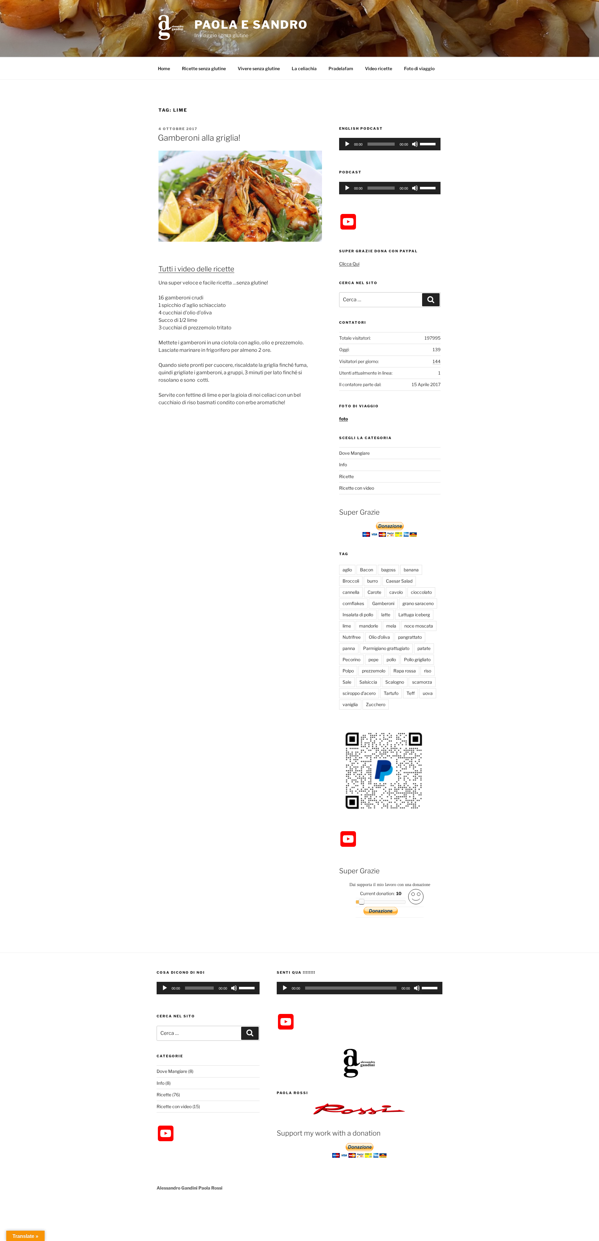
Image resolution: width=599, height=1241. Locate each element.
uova (428, 693)
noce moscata (418, 625)
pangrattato (410, 637)
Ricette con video (356, 488)
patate (424, 648)
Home (164, 68)
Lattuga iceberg (414, 614)
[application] (390, 144)
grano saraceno (418, 603)
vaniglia (350, 704)
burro (372, 581)
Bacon (366, 569)
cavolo (396, 592)
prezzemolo (373, 670)
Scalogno (394, 682)
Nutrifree (352, 637)
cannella (351, 592)
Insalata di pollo (358, 614)
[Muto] (415, 144)
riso (427, 670)
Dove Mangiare (354, 453)
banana (411, 569)
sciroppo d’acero (359, 693)
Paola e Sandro (251, 25)
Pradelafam (341, 68)
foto (343, 418)
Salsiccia (368, 682)
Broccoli (351, 581)
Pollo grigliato (417, 659)
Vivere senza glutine (259, 68)
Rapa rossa (404, 670)
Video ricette (378, 68)
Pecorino (351, 659)
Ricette (346, 476)
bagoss (388, 569)
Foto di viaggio (419, 68)
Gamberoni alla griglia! (199, 138)
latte (385, 614)
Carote (374, 592)
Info (343, 464)
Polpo (348, 670)
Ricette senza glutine (204, 68)
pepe (373, 659)
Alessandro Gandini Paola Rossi (189, 1187)
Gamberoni (383, 603)
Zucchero (375, 704)
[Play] (347, 144)
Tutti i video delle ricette (196, 269)
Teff (411, 693)
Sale (347, 682)
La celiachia (304, 68)
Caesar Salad (399, 581)
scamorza (422, 682)
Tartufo (391, 693)
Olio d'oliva (379, 637)
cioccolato (421, 592)
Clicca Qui (349, 263)
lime (347, 625)
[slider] (428, 143)
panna (349, 648)
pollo (391, 659)
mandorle (368, 625)
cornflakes (353, 603)
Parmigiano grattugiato (386, 648)
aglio (347, 569)
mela (391, 625)
